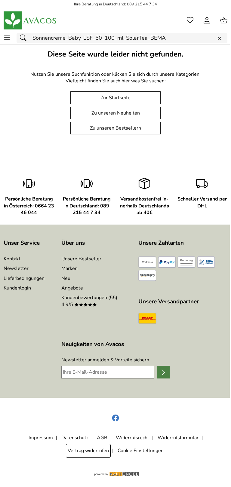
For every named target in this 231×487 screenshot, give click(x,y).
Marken (69, 268)
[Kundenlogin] (207, 20)
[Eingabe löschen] (219, 38)
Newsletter (16, 268)
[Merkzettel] (190, 20)
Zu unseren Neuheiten (115, 113)
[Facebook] (115, 418)
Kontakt (12, 259)
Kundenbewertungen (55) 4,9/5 (89, 301)
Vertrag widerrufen (88, 450)
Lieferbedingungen (24, 278)
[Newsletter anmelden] (163, 372)
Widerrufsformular (178, 437)
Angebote (72, 288)
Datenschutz (74, 437)
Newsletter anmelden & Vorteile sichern (105, 360)
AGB (102, 437)
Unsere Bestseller (81, 259)
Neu (65, 278)
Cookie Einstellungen (141, 450)
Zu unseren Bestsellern (115, 128)
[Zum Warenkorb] (223, 20)
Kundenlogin (17, 288)
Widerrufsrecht (132, 437)
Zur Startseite (115, 97)
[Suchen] (25, 38)
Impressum (41, 437)
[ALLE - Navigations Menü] (7, 37)
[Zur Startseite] (30, 20)
